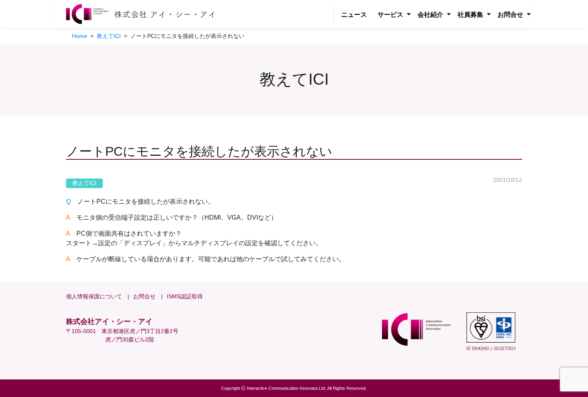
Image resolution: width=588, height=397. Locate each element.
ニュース (354, 14)
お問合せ (144, 296)
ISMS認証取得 (185, 296)
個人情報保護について (94, 296)
